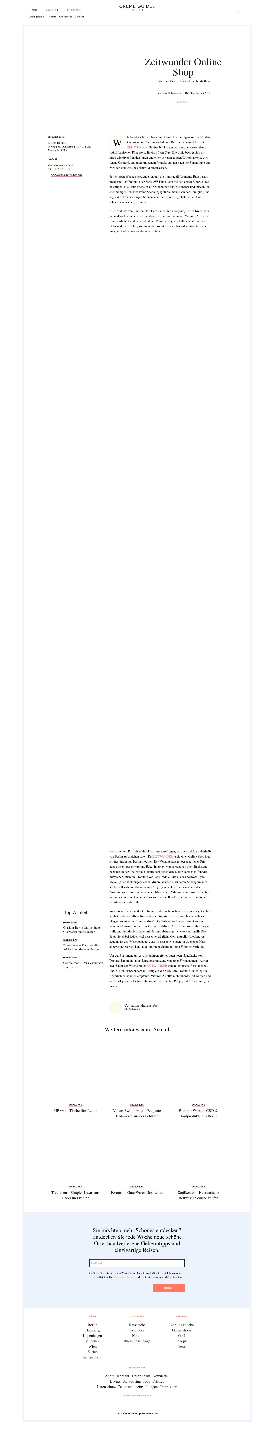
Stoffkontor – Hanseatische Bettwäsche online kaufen (198, 1195)
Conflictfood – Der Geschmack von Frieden (83, 965)
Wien (92, 1346)
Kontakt (123, 1375)
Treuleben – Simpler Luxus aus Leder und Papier (75, 1195)
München (92, 1340)
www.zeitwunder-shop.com (66, 174)
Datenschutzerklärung (122, 1276)
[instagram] (133, 1404)
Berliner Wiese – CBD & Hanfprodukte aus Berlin (198, 1113)
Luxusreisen (52, 10)
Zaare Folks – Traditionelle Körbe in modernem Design (81, 947)
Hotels (137, 1335)
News (181, 1346)
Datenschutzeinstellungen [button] (138, 1386)
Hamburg (92, 1330)
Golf (181, 1335)
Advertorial (183, 102)
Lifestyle (73, 10)
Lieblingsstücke (37, 16)
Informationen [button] (137, 1368)
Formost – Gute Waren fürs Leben (137, 1192)
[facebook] (125, 1404)
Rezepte (52, 16)
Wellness (137, 1330)
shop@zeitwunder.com (61, 165)
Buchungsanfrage (137, 1340)
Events (115, 1381)
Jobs (146, 1381)
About (109, 1375)
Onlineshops (65, 16)
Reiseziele (137, 1324)
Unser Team (141, 1375)
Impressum (168, 1386)
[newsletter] (149, 1404)
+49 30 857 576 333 (59, 169)
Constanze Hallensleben (169, 92)
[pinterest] (141, 1404)
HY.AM (155, 1413)
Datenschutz (106, 1386)
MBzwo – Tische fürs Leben (75, 1110)
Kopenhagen (92, 1335)
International (92, 1357)
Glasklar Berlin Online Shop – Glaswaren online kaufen (82, 929)
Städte (33, 10)
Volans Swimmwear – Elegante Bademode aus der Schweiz (137, 1113)
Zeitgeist (79, 16)
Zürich (92, 1351)
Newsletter (161, 1375)
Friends (158, 1381)
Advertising (132, 1381)
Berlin (92, 1324)
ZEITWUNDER (137, 147)
